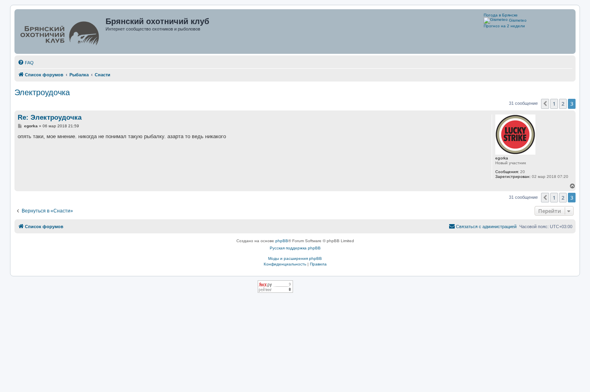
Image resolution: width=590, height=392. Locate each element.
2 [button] (563, 103)
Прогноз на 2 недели (504, 26)
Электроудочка (42, 92)
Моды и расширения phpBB (295, 258)
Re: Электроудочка (49, 117)
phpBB (281, 241)
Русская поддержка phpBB (295, 248)
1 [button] (554, 103)
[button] (545, 103)
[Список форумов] (61, 31)
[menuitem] (26, 62)
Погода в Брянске (501, 15)
